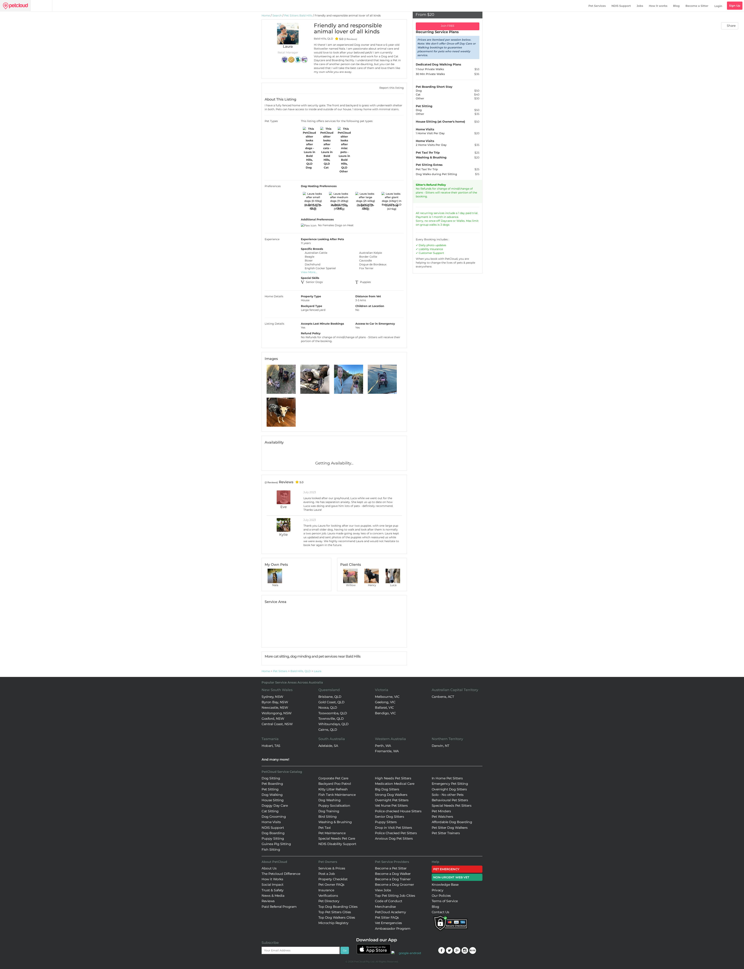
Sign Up (734, 5)
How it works (658, 6)
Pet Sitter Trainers (446, 833)
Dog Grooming (274, 817)
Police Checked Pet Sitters (396, 833)
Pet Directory (328, 901)
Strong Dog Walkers (391, 795)
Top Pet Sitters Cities (334, 912)
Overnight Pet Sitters (392, 800)
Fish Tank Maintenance (337, 795)
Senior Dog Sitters (389, 817)
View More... (309, 272)
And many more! (275, 759)
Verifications (328, 896)
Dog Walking (272, 795)
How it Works (272, 879)
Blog (676, 6)
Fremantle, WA (387, 751)
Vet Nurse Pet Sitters (391, 805)
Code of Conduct (388, 901)
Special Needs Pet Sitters (452, 805)
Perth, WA (383, 746)
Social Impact (272, 884)
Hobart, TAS (271, 746)
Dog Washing (329, 800)
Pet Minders (441, 811)
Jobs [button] (640, 6)
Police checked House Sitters (398, 811)
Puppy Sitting (273, 838)
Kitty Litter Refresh (333, 789)
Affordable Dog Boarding (452, 822)
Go (344, 950)
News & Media (273, 896)
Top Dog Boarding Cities (338, 907)
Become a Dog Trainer (393, 879)
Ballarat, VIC (384, 707)
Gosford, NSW (273, 719)
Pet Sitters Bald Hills (298, 15)
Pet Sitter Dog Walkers (450, 828)
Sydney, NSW (272, 697)
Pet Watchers (442, 817)
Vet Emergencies (388, 923)
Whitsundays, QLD (333, 724)
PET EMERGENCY (446, 869)
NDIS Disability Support (337, 844)
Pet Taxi (324, 828)
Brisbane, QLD (329, 697)
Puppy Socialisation (334, 805)
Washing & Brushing (335, 822)
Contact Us (440, 912)
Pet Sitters (280, 671)
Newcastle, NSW (275, 707)
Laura (317, 671)
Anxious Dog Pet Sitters (394, 838)
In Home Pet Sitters (447, 778)
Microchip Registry (333, 923)
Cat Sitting (270, 811)
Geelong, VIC (385, 702)
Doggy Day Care (275, 805)
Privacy (437, 890)
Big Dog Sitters (387, 789)
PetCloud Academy (390, 912)
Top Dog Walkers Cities (336, 917)
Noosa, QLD (327, 707)
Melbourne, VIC (387, 697)
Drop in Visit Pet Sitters (393, 828)
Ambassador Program (392, 928)
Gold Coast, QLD (331, 702)
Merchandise (385, 907)
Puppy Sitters (386, 822)
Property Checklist (333, 879)
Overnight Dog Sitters (449, 789)
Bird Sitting (327, 817)
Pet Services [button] (597, 6)
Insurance (436, 249)
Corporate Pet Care (333, 778)
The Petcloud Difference (281, 874)
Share (731, 26)
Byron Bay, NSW (275, 702)
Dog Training (328, 811)
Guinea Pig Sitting (276, 844)
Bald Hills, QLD (300, 671)
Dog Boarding (273, 833)
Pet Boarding (272, 784)
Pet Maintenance (332, 833)
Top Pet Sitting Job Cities (395, 896)
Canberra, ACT (443, 697)
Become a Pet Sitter (391, 868)
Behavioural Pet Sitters (450, 800)
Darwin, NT (440, 746)
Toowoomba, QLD (332, 713)
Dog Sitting (271, 778)
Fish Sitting (271, 849)
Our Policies (441, 896)
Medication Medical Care (394, 784)
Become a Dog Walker (393, 874)
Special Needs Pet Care (336, 838)
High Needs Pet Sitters (393, 778)
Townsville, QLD (331, 719)
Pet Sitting (270, 789)
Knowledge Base (445, 884)
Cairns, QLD (327, 730)
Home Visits (271, 822)
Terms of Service (445, 901)
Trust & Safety (272, 890)
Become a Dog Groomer (394, 884)
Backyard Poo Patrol (334, 784)
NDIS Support (621, 6)
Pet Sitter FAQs (387, 917)
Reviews (268, 901)
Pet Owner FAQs (331, 884)
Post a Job (326, 874)
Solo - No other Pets (448, 795)
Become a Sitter (696, 6)
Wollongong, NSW (277, 713)
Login (718, 6)
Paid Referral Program (279, 907)
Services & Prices (331, 868)
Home (266, 15)
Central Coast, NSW (277, 724)
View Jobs (383, 890)
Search (277, 15)
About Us (269, 868)
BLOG (472, 950)
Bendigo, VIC (385, 713)
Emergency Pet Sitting (450, 784)
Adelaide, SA (328, 746)
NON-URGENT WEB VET (451, 877)
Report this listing (391, 87)
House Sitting (273, 800)
